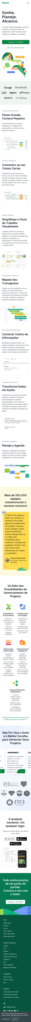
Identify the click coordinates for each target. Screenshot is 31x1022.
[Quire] (5, 3)
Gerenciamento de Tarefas (11, 997)
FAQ (5, 962)
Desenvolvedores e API (10, 956)
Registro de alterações (10, 967)
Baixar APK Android (9, 936)
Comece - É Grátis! (15, 42)
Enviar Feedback (8, 965)
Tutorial (6, 946)
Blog (5, 982)
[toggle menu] (27, 3)
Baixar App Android (9, 933)
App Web (10, 839)
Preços (6, 928)
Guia (5, 948)
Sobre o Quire (8, 977)
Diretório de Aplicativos (10, 954)
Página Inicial (7, 923)
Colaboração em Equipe (10, 994)
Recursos (6, 925)
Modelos (6, 951)
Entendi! (14, 1019)
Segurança (7, 959)
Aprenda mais (5, 1019)
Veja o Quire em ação (17, 47)
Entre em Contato (8, 979)
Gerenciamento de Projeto (11, 992)
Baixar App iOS (8, 931)
